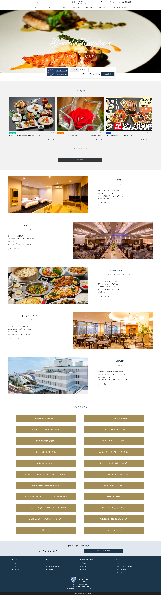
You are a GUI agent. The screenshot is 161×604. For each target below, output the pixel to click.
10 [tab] (88, 148)
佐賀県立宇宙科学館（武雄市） (114, 485)
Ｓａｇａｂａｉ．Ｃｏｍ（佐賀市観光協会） (114, 418)
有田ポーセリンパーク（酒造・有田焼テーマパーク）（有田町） (46, 508)
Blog (113, 2)
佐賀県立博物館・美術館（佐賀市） (46, 452)
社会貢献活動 (50, 569)
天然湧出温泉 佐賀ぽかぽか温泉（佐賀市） (114, 519)
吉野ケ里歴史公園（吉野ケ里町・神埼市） (46, 485)
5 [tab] (79, 148)
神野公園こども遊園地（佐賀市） (114, 430)
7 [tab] (83, 148)
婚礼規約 (118, 559)
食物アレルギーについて (87, 559)
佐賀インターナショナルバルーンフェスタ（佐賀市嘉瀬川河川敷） (46, 497)
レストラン (50, 559)
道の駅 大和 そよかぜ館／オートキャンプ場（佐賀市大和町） (46, 474)
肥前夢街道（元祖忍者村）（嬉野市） (114, 508)
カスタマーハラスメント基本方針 (124, 566)
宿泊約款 (84, 566)
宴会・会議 (16, 569)
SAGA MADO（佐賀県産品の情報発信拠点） (46, 430)
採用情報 (84, 563)
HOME (15, 559)
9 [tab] (86, 148)
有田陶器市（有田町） (114, 497)
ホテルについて (51, 563)
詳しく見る (102, 203)
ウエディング (16, 566)
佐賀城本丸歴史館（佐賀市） (46, 441)
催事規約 (84, 569)
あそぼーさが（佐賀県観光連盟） (46, 418)
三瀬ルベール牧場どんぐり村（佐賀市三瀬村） (114, 474)
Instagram (104, 2)
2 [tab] (74, 148)
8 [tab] (84, 148)
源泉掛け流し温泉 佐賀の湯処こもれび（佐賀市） (46, 519)
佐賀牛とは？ (46, 530)
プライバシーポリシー (121, 569)
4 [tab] (78, 148)
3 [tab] (76, 148)
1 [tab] (73, 148)
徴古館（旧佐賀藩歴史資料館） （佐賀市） (114, 463)
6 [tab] (81, 148)
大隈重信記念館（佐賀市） (46, 463)
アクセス (118, 563)
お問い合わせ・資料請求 (103, 551)
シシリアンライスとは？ (114, 530)
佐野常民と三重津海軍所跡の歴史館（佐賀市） (114, 452)
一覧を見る (80, 159)
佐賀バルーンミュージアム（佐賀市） (114, 441)
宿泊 (14, 563)
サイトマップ (119, 573)
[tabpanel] (32, 121)
